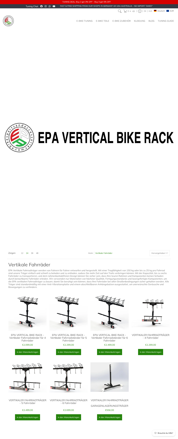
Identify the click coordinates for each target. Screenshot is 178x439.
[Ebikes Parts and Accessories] (8, 21)
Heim (90, 253)
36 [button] (32, 253)
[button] (129, 11)
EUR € (151, 11)
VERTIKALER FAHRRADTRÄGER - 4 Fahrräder (150, 336)
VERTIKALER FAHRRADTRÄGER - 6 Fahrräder (68, 402)
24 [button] (27, 253)
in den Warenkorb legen (27, 352)
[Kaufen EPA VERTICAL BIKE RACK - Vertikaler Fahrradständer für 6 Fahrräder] (109, 312)
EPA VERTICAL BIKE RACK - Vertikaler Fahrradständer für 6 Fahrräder (109, 337)
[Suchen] (119, 11)
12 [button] (22, 253)
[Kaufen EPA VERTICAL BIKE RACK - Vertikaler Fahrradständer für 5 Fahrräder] (68, 312)
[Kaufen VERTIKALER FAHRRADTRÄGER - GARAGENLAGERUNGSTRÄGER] (109, 377)
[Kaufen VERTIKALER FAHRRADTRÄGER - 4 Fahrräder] (150, 312)
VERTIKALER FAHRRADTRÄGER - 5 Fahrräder (27, 402)
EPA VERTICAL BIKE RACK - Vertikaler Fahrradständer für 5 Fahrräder (68, 337)
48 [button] (37, 253)
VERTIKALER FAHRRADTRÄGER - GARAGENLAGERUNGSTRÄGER (109, 403)
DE (145, 11)
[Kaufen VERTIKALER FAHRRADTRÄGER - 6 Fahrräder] (68, 377)
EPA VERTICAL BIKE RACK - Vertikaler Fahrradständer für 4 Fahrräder (27, 337)
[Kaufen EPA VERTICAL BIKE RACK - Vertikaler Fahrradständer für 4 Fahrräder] (27, 312)
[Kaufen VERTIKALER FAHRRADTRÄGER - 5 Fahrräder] (27, 377)
